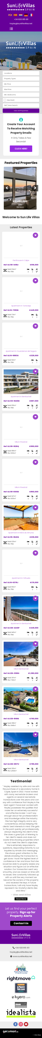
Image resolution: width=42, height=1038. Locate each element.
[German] (26, 15)
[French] (31, 15)
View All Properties (21, 111)
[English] (10, 15)
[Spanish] (15, 15)
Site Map (37, 1035)
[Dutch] (20, 15)
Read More (21, 899)
